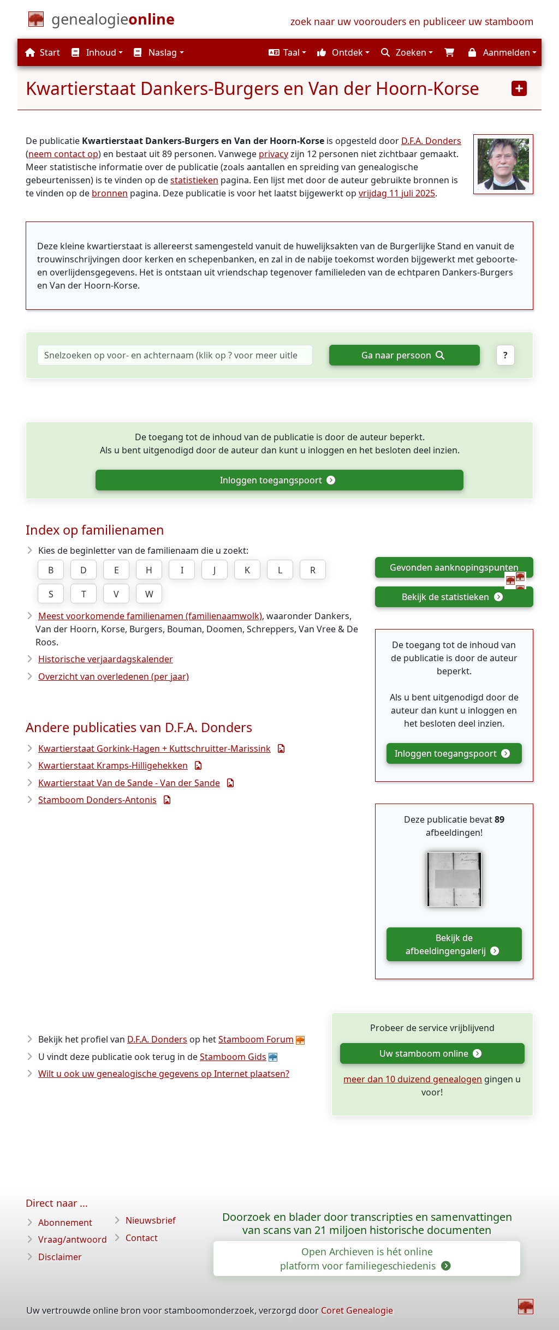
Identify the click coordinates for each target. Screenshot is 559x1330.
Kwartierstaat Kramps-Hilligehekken (113, 765)
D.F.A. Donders (431, 141)
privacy (273, 154)
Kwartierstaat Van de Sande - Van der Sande (129, 783)
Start (49, 52)
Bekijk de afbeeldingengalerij (447, 944)
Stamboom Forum (256, 1039)
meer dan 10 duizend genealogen (412, 1079)
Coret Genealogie (357, 1310)
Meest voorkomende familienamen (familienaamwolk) (150, 616)
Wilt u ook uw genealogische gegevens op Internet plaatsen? (163, 1074)
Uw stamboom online (425, 1053)
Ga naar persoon (397, 355)
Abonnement (65, 1223)
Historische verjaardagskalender (105, 659)
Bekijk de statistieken (446, 597)
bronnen (110, 193)
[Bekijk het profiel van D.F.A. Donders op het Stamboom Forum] (503, 163)
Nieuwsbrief (151, 1220)
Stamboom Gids (233, 1057)
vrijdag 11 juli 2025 (397, 193)
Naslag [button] (161, 52)
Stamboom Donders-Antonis (97, 800)
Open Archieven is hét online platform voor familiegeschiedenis (359, 1258)
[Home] (525, 1306)
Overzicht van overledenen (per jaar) (113, 676)
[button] (286, 52)
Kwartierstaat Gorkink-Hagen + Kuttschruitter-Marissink (154, 748)
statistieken (194, 180)
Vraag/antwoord (72, 1239)
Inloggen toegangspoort (272, 480)
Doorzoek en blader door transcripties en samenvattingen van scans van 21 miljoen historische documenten (367, 1224)
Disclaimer (60, 1257)
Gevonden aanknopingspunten (454, 567)
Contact (142, 1238)
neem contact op (63, 154)
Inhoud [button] (100, 52)
